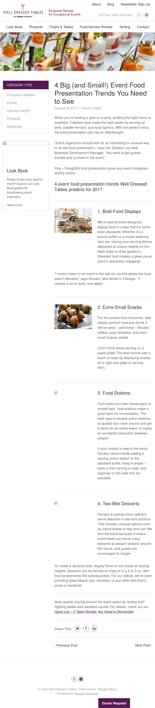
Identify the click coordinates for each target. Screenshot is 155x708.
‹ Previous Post (66, 645)
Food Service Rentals (96, 26)
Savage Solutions (86, 693)
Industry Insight (91, 108)
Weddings (14, 126)
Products (36, 26)
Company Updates (21, 94)
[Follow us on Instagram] (146, 15)
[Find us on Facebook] (139, 15)
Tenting (124, 26)
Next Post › (143, 645)
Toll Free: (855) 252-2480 (115, 15)
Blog (110, 4)
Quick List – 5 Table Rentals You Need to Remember (94, 611)
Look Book (14, 26)
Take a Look (14, 205)
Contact (143, 26)
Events (12, 102)
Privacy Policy (107, 689)
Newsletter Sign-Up (135, 4)
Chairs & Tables (61, 26)
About (96, 4)
